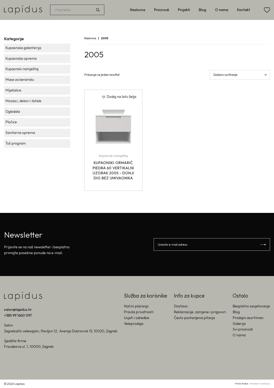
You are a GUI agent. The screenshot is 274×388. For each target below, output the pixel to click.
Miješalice (13, 90)
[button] (119, 97)
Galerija (239, 323)
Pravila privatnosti (138, 312)
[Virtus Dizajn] (252, 384)
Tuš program (15, 143)
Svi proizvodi (243, 329)
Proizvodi (161, 9)
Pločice (11, 122)
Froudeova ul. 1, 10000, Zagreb (29, 346)
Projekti (184, 9)
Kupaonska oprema (21, 58)
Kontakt (243, 9)
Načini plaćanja (136, 306)
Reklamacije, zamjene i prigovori (200, 312)
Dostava (180, 306)
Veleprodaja (133, 323)
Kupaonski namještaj (22, 69)
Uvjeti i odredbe (136, 317)
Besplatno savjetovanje (251, 306)
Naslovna (137, 9)
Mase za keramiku (19, 79)
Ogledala (12, 111)
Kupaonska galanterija (23, 47)
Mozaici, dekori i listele (23, 101)
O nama (221, 9)
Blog (202, 9)
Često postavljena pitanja (194, 317)
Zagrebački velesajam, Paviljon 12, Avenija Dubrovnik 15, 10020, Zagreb (60, 331)
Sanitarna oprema (20, 132)
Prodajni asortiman (248, 317)
